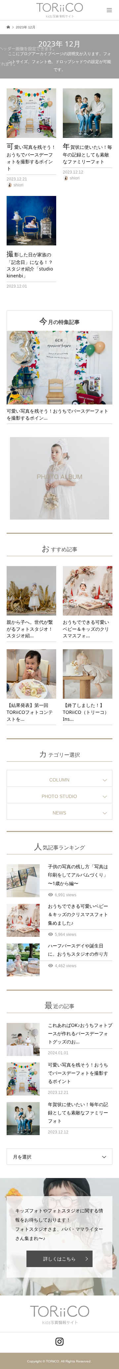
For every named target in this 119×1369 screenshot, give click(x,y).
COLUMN (59, 779)
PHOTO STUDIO (59, 796)
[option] (59, 377)
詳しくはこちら (59, 1258)
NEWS (59, 812)
